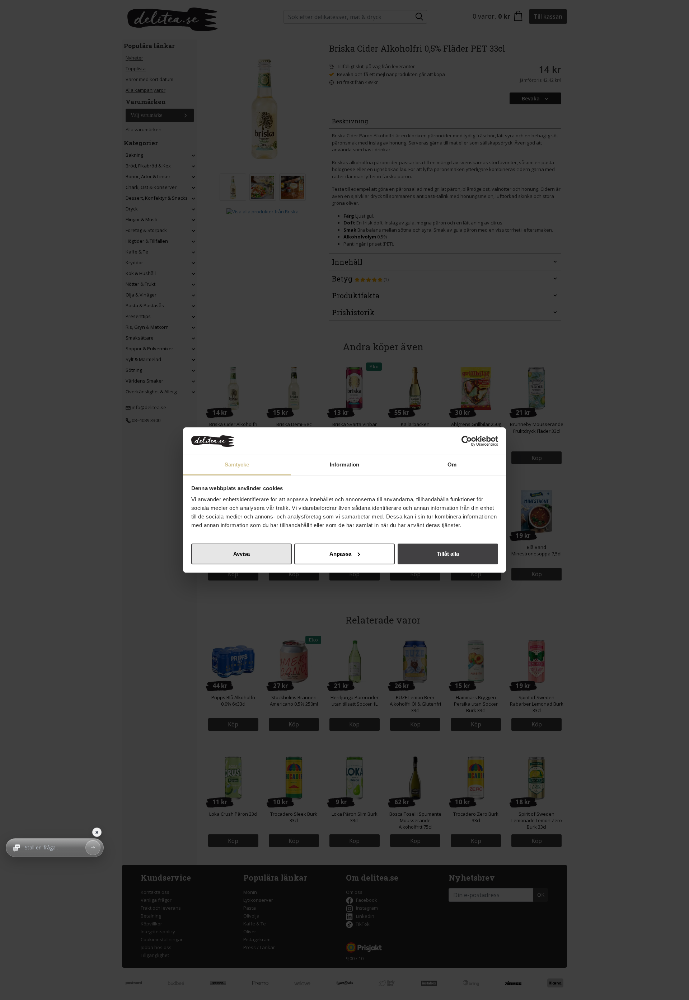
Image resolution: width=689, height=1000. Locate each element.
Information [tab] (344, 464)
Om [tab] (451, 464)
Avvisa (241, 554)
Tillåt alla (448, 554)
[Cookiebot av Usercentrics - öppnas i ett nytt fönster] (466, 441)
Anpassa (340, 554)
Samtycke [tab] (237, 464)
